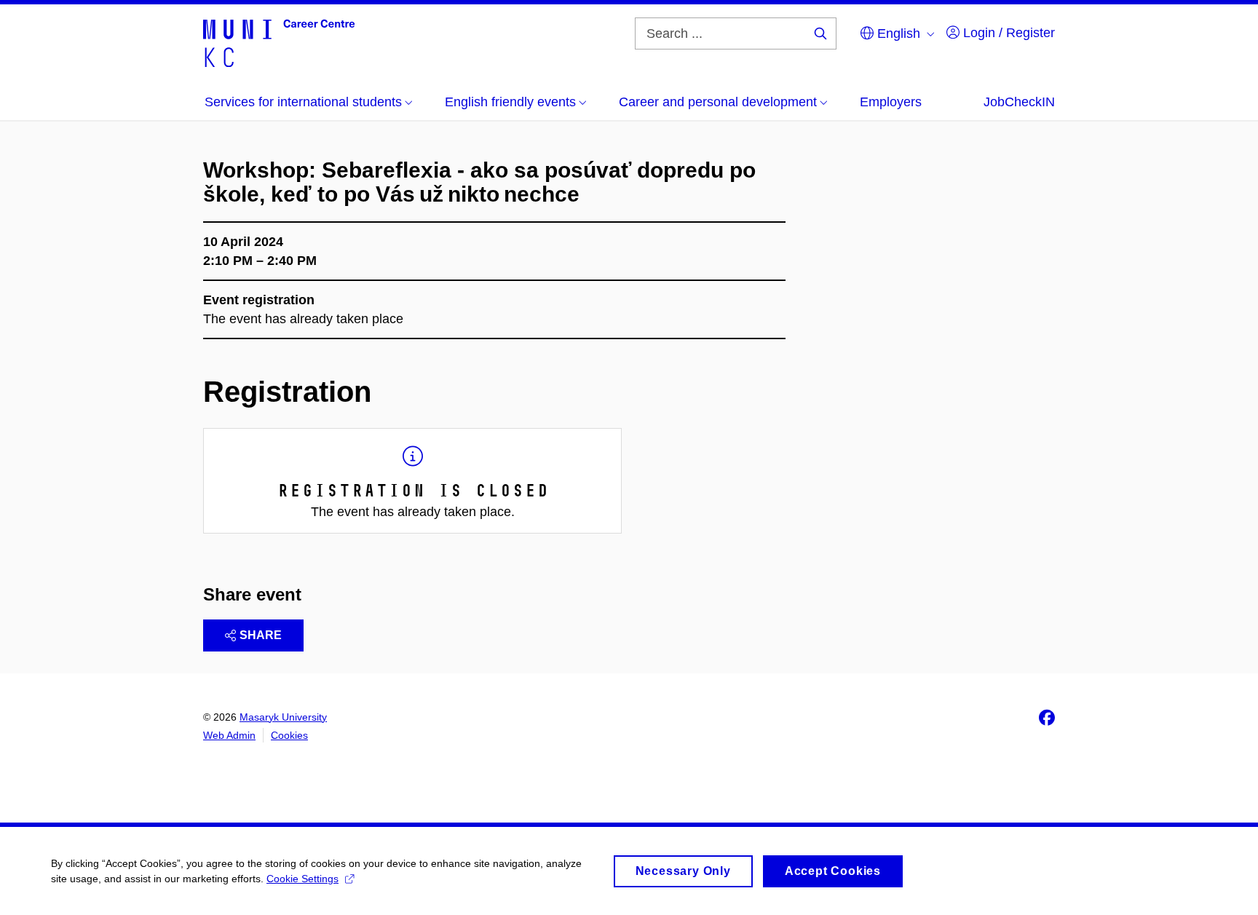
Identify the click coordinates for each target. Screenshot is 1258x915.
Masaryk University (283, 717)
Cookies (289, 735)
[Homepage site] (279, 42)
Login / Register (1007, 32)
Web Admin (229, 735)
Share (261, 635)
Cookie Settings (302, 878)
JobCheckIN (1019, 102)
